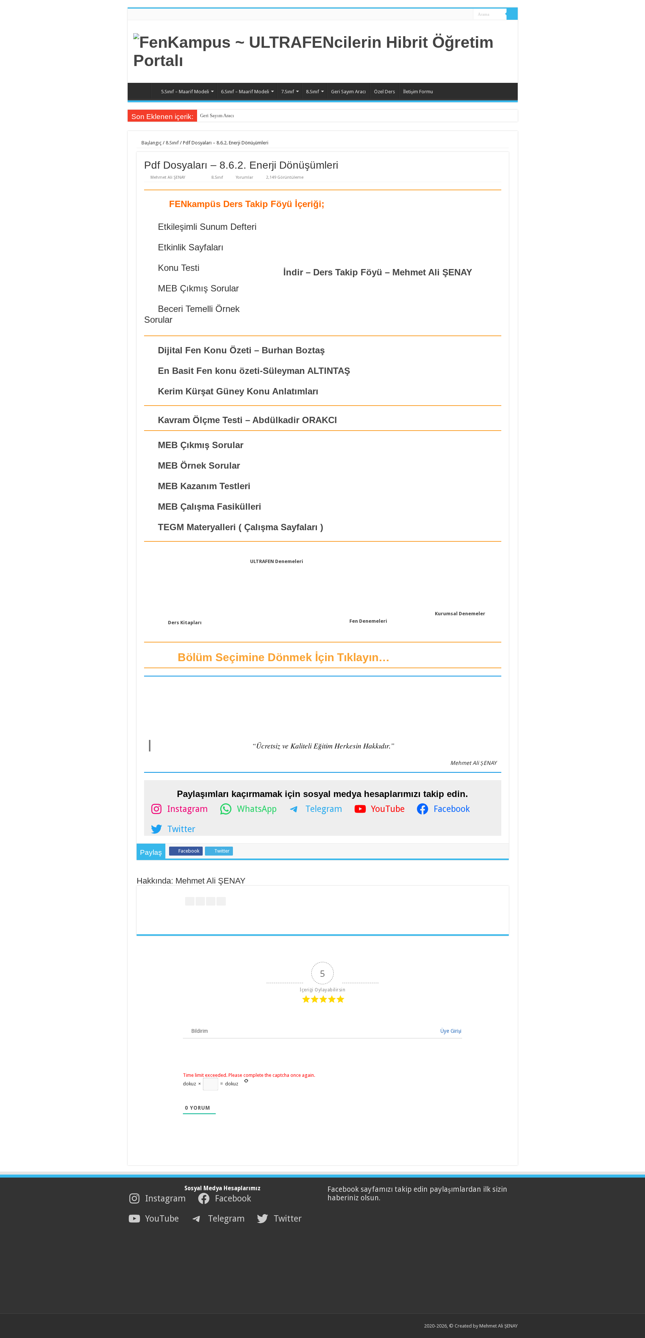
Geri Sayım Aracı (348, 91)
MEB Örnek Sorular (197, 465)
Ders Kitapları (185, 622)
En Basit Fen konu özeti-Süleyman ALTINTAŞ (254, 371)
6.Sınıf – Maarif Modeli (245, 91)
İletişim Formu (418, 91)
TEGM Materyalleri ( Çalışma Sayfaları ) (239, 527)
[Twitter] (451, 14)
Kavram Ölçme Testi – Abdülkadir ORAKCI (246, 420)
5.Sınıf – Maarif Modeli (185, 91)
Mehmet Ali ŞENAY (167, 177)
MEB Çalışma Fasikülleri (208, 506)
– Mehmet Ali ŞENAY (377, 272)
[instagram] (465, 14)
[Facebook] (443, 14)
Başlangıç (151, 143)
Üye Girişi (450, 1031)
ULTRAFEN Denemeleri (276, 561)
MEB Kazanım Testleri (202, 486)
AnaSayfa (141, 91)
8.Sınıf (312, 91)
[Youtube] (458, 14)
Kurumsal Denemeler (460, 613)
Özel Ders (384, 91)
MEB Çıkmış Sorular (199, 445)
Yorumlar (244, 177)
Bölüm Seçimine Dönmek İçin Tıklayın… (282, 657)
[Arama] (512, 14)
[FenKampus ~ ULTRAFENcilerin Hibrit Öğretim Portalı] (322, 50)
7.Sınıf (287, 91)
